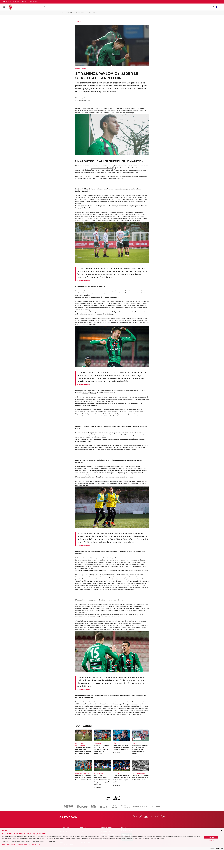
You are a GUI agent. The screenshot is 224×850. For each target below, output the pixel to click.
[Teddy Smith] (115, 806)
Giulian (85, 393)
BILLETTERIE (16, 1)
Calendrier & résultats (42, 7)
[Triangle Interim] (104, 806)
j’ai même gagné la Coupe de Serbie (112, 197)
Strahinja (110, 170)
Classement (56, 7)
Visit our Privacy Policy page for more (29, 844)
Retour (79, 21)
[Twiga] (93, 806)
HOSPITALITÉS (34, 1)
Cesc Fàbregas (90, 575)
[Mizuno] (116, 798)
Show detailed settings (8, 844)
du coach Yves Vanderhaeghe (120, 426)
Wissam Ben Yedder (119, 589)
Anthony (93, 393)
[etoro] (155, 806)
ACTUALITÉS (20, 7)
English (4, 830)
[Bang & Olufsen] (125, 806)
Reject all (211, 840)
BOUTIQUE (25, 1)
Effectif (29, 7)
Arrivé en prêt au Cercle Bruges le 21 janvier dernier (100, 110)
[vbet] (82, 806)
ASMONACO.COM (6, 1)
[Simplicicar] (140, 806)
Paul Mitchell (102, 708)
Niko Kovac (113, 708)
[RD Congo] (68, 806)
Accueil (61, 12)
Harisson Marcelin (98, 318)
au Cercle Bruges (111, 297)
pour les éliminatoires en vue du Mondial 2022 (96, 623)
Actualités (67, 12)
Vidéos (64, 7)
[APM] (107, 798)
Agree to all (211, 837)
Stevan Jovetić (134, 575)
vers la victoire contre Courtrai (102, 168)
